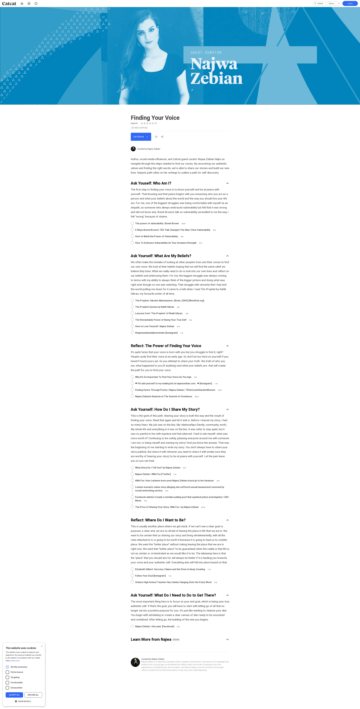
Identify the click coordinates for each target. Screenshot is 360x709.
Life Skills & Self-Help (139, 128)
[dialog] (24, 674)
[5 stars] (152, 123)
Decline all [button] (33, 695)
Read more (15, 661)
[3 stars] (147, 123)
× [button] (42, 646)
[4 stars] (150, 123)
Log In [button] (350, 3)
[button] (28, 3)
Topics (331, 3)
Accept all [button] (14, 695)
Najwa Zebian (154, 149)
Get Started (138, 137)
